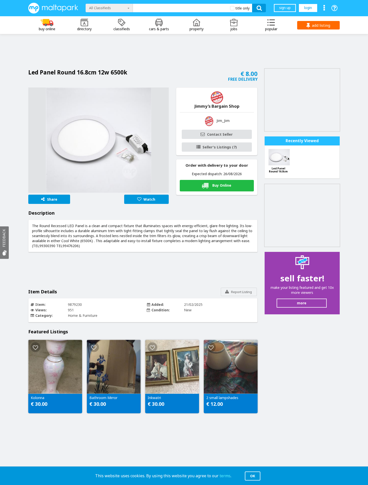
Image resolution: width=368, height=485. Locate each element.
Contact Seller (220, 134)
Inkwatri (154, 398)
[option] (98, 140)
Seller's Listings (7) (220, 147)
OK (252, 476)
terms (225, 476)
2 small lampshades (222, 398)
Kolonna (37, 398)
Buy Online (221, 185)
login (308, 7)
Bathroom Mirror (103, 398)
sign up (285, 7)
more (301, 303)
